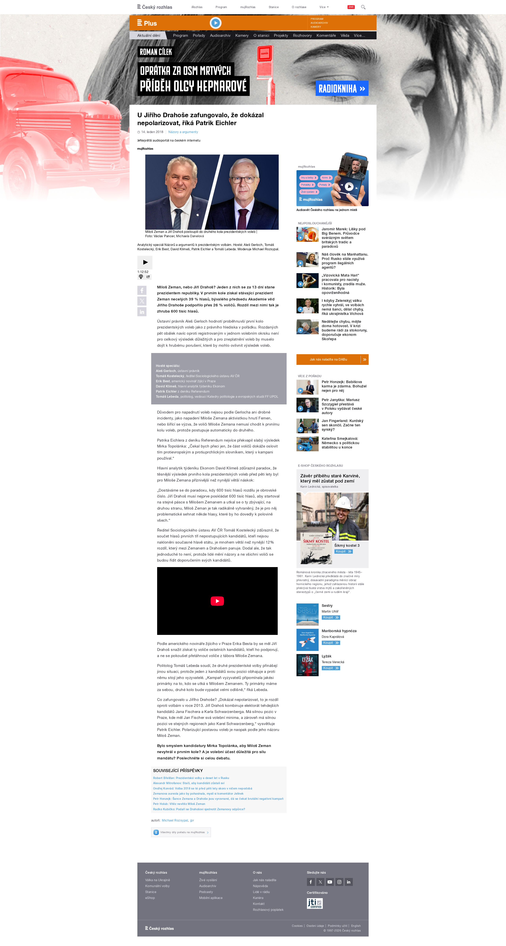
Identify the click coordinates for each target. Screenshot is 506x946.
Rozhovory (302, 35)
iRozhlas (197, 7)
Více (359, 35)
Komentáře (326, 35)
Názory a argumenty (183, 132)
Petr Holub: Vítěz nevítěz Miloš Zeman (179, 803)
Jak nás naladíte (265, 880)
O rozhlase (299, 7)
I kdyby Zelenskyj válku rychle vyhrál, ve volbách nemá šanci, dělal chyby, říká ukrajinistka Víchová (343, 307)
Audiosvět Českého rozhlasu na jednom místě (326, 209)
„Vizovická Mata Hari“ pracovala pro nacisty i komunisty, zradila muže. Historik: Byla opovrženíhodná (344, 284)
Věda (345, 35)
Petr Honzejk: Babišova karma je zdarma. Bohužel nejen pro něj (344, 386)
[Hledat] (363, 7)
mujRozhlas (248, 7)
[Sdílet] (148, 277)
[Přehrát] (144, 262)
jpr (192, 820)
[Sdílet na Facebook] (141, 290)
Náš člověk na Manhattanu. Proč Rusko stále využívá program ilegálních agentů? (345, 260)
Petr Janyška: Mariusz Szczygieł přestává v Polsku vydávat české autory (342, 406)
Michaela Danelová (190, 236)
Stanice (274, 7)
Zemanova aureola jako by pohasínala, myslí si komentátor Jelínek (198, 793)
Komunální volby (157, 886)
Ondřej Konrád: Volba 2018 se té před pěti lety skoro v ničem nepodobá (202, 788)
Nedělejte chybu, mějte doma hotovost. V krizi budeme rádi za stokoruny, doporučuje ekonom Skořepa (344, 330)
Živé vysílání (307, 192)
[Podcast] (140, 277)
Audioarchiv (319, 23)
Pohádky (306, 184)
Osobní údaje (315, 925)
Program (221, 7)
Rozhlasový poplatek (268, 910)
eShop (150, 898)
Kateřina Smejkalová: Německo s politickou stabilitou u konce (340, 442)
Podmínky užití (337, 925)
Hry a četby (307, 177)
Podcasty (206, 892)
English (356, 925)
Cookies (297, 925)
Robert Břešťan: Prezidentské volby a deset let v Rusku (191, 778)
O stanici (261, 35)
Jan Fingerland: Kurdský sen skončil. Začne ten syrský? (342, 425)
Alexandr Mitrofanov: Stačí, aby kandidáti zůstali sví (188, 783)
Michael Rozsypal (175, 820)
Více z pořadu (310, 376)
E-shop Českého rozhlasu (320, 465)
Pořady (199, 35)
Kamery (316, 26)
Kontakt (258, 904)
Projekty (281, 35)
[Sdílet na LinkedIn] (141, 311)
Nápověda (260, 886)
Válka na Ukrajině (157, 880)
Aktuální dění (148, 35)
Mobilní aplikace (211, 898)
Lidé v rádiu (261, 892)
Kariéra (258, 898)
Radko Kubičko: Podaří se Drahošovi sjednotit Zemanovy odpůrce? (199, 809)
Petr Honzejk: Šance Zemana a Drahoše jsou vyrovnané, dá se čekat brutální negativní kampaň (218, 798)
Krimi (325, 177)
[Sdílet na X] (141, 301)
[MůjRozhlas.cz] (145, 149)
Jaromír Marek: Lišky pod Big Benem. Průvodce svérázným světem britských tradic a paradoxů (344, 237)
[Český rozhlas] (154, 7)
